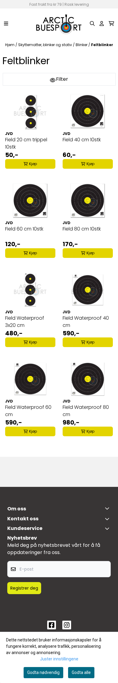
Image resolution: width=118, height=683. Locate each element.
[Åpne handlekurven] (111, 23)
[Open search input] (92, 23)
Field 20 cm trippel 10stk (26, 143)
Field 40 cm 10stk (82, 139)
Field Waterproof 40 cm (86, 322)
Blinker (82, 44)
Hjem (10, 44)
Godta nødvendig (43, 672)
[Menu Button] (6, 23)
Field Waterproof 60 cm (28, 411)
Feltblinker (102, 44)
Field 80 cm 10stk (82, 228)
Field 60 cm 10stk (24, 228)
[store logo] (59, 23)
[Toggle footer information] (108, 508)
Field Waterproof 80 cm (86, 411)
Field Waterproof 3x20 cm (24, 322)
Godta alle (81, 672)
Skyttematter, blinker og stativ (45, 44)
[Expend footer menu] (108, 528)
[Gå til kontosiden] (101, 23)
